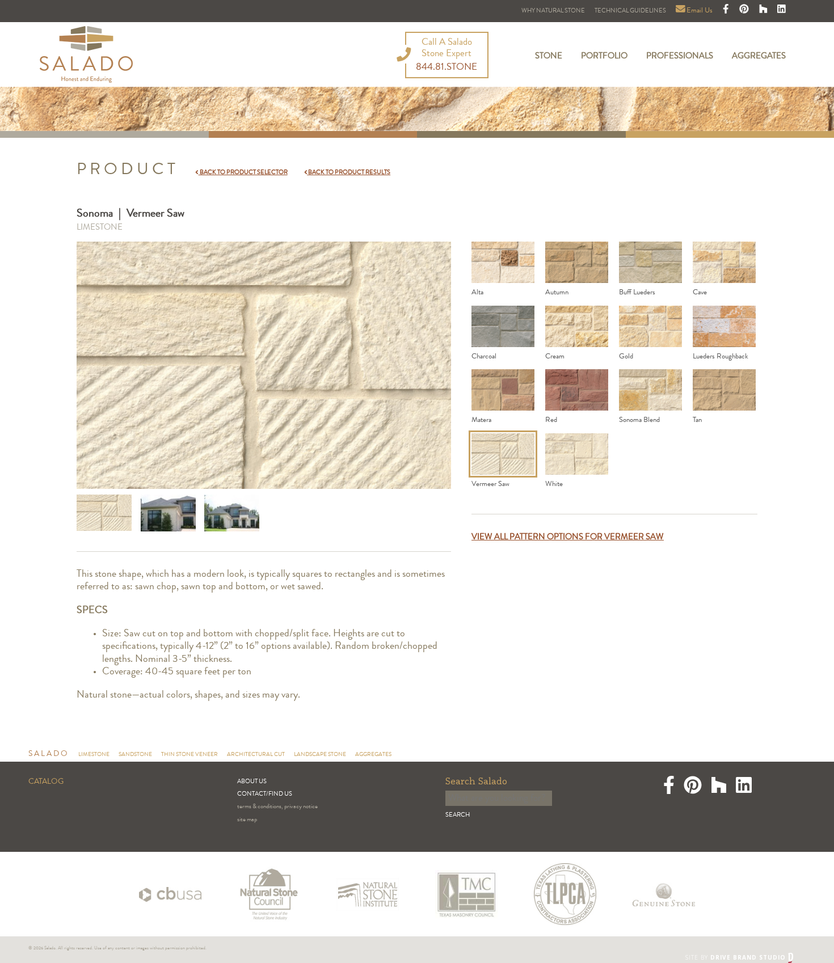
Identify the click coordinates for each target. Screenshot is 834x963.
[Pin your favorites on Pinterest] (745, 11)
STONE (548, 56)
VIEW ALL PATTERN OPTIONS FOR (567, 537)
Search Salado (476, 782)
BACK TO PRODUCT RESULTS (348, 173)
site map (247, 820)
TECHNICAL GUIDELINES (630, 11)
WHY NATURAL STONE (553, 11)
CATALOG (46, 782)
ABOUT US (252, 782)
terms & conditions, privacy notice (277, 807)
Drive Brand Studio (749, 957)
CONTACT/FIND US (264, 794)
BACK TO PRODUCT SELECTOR (243, 173)
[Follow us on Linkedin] (781, 11)
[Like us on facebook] (727, 11)
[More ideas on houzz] (764, 11)
